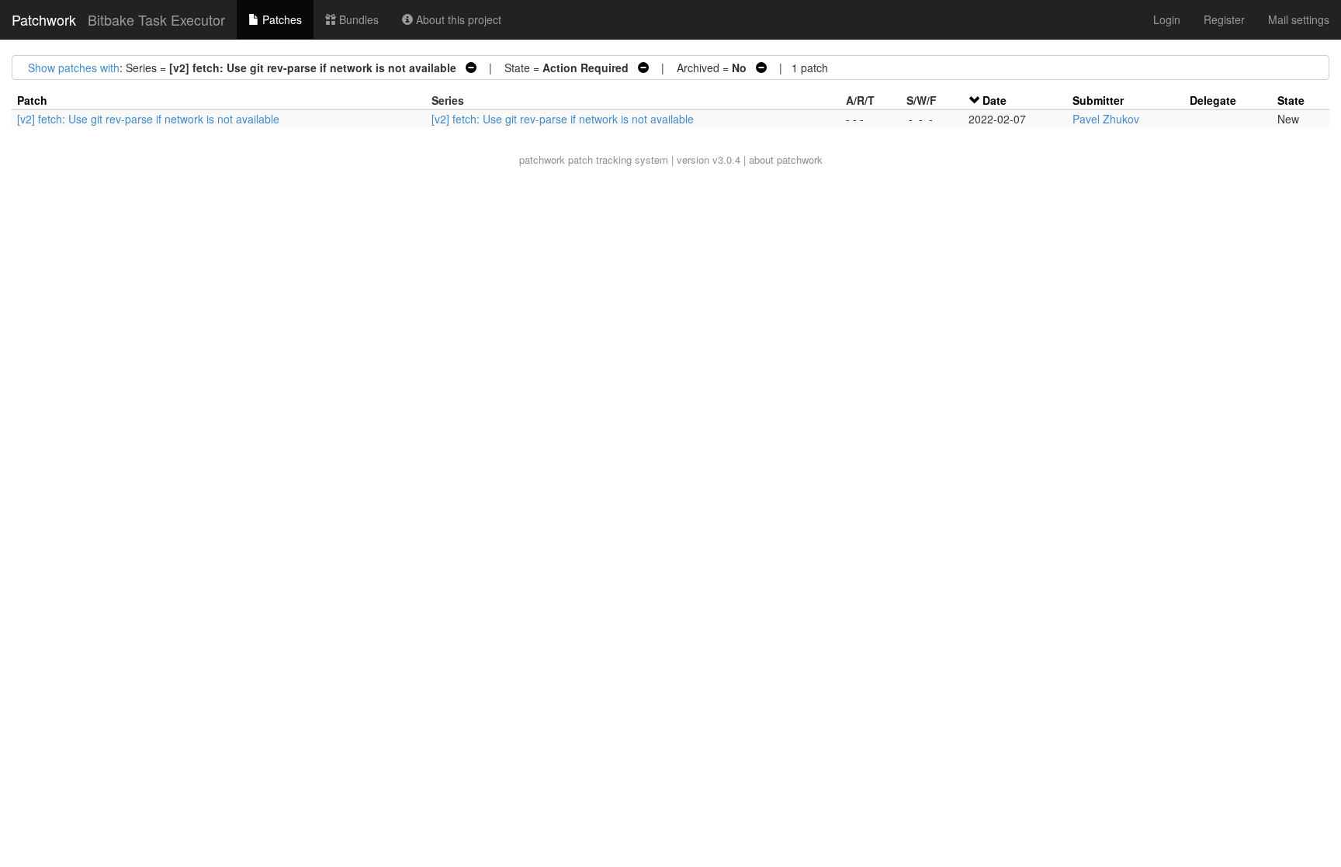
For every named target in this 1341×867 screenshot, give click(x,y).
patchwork (542, 159)
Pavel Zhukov (1105, 119)
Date (994, 100)
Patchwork (44, 19)
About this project (457, 19)
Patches (280, 19)
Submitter (1098, 100)
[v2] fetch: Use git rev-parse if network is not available (148, 119)
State (1291, 100)
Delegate (1213, 100)
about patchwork (786, 159)
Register (1224, 19)
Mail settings (1298, 19)
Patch (32, 100)
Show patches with (74, 67)
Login (1166, 19)
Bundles (357, 19)
